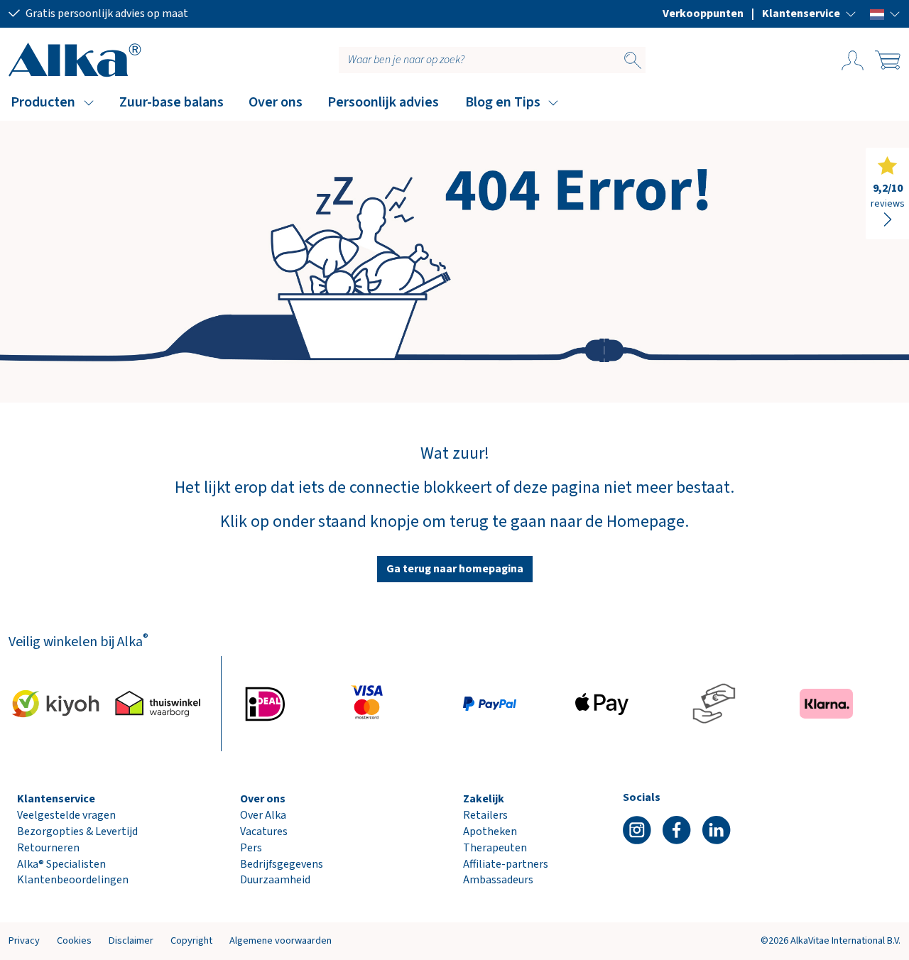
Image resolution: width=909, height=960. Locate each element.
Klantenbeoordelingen (73, 880)
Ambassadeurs (498, 880)
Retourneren (48, 848)
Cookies (74, 940)
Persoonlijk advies (383, 102)
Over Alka (263, 815)
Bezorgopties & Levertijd (77, 831)
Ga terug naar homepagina (454, 569)
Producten (43, 102)
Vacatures (264, 831)
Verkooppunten (703, 13)
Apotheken (490, 831)
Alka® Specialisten (61, 864)
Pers (251, 848)
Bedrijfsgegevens (281, 864)
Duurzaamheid (275, 880)
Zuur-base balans (171, 102)
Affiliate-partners (505, 864)
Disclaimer (131, 940)
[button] (809, 13)
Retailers (485, 815)
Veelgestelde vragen (66, 815)
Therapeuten (495, 848)
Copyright (191, 940)
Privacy (24, 940)
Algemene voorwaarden (280, 940)
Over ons (276, 102)
